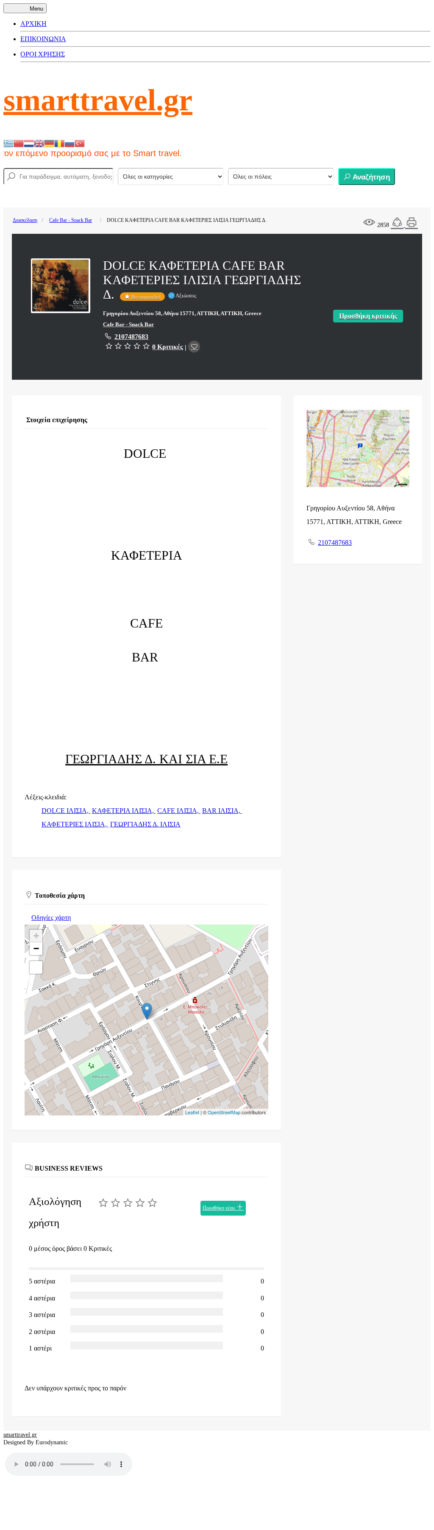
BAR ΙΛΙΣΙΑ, (222, 810)
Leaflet (192, 1112)
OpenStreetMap (224, 1112)
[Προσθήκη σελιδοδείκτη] (194, 347)
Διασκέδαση (25, 220)
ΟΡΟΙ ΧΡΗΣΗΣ (42, 54)
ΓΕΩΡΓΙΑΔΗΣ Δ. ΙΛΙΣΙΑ (145, 824)
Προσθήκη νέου (219, 1208)
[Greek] (8, 142)
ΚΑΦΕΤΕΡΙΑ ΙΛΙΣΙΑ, (124, 810)
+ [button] (36, 935)
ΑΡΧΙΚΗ (33, 23)
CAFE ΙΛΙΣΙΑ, (178, 810)
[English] (39, 142)
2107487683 (131, 336)
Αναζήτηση (370, 177)
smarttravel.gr (97, 100)
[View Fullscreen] (36, 967)
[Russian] (69, 142)
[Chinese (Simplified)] (19, 142)
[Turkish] (80, 142)
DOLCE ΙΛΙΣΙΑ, (66, 810)
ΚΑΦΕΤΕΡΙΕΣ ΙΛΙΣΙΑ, (75, 824)
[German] (49, 142)
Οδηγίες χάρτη (51, 917)
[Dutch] (29, 142)
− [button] (36, 948)
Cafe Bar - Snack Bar (70, 220)
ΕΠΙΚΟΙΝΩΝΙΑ (43, 38)
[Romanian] (59, 142)
